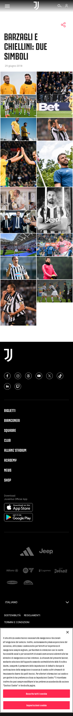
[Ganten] (28, 582)
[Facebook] (7, 376)
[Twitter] (49, 376)
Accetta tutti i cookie (36, 693)
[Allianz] (12, 571)
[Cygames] (44, 571)
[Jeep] (46, 551)
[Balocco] (12, 582)
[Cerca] (59, 6)
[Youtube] (39, 376)
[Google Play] (18, 517)
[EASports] (28, 571)
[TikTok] (60, 376)
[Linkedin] (7, 386)
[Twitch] (18, 386)
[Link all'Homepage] (36, 6)
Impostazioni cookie (36, 705)
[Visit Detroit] (60, 571)
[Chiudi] (67, 632)
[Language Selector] (67, 603)
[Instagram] (18, 376)
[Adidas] (27, 551)
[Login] (66, 6)
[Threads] (28, 376)
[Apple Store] (18, 507)
